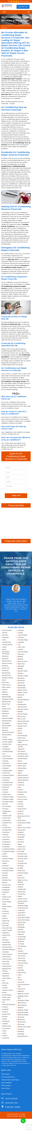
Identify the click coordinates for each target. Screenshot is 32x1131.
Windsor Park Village (24, 1026)
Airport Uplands (7, 630)
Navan (20, 730)
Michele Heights (22, 714)
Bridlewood (5, 713)
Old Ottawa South (23, 756)
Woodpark (21, 1031)
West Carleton (22, 1003)
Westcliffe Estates (23, 1012)
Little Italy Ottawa (23, 640)
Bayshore (5, 665)
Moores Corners (22, 723)
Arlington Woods (7, 644)
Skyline (20, 896)
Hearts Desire (6, 956)
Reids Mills (21, 837)
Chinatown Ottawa (7, 801)
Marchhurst (21, 678)
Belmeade (5, 694)
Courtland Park (6, 830)
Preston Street (22, 809)
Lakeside (5, 1023)
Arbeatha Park (6, 642)
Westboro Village (23, 1010)
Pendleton (21, 794)
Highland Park (6, 968)
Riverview (21, 861)
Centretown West (7, 782)
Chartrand (5, 792)
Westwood (21, 1017)
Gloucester (5, 925)
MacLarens (21, 654)
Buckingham (6, 723)
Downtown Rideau (7, 870)
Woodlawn (21, 1029)
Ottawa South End (23, 777)
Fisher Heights (6, 901)
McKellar (20, 702)
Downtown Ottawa (7, 868)
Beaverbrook (6, 673)
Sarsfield (20, 887)
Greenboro (5, 940)
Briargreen (5, 711)
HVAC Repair (5, 1074)
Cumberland (6, 844)
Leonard (4, 1035)
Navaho (20, 728)
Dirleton (4, 863)
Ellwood (4, 882)
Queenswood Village (24, 822)
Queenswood (22, 820)
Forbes (4, 909)
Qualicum (20, 811)
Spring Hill (21, 924)
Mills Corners (22, 716)
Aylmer (4, 649)
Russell (20, 875)
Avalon (4, 647)
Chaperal (5, 789)
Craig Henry (6, 832)
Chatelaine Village (7, 797)
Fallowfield (5, 892)
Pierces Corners (22, 799)
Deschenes (5, 861)
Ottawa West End (23, 780)
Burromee (5, 728)
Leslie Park (5, 1038)
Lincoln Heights (22, 635)
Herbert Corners (7, 959)
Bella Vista (5, 682)
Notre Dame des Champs (23, 745)
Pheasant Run (22, 797)
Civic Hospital (6, 806)
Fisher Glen (5, 899)
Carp (3, 754)
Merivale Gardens (23, 709)
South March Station (24, 917)
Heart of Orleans (7, 954)
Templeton (21, 941)
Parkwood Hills (22, 792)
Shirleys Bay (21, 891)
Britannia (5, 716)
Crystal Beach (6, 842)
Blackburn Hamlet (7, 699)
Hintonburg (5, 973)
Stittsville (20, 929)
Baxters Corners (7, 663)
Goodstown (5, 933)
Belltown (5, 689)
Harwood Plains (7, 947)
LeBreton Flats (6, 1026)
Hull (3, 980)
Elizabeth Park (6, 880)
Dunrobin (5, 873)
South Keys (21, 910)
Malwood (20, 659)
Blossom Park (6, 701)
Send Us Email (11, 1098)
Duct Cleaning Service (8, 1077)
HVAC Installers (6, 1085)
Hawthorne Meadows (8, 949)
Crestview (5, 834)
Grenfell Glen (6, 942)
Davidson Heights (7, 858)
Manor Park (21, 664)
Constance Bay (7, 815)
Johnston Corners (7, 990)
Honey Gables (6, 978)
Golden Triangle (7, 930)
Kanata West (6, 1000)
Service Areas (5, 1088)
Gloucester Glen (7, 928)
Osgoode (20, 770)
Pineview (20, 804)
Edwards (5, 878)
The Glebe (21, 944)
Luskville (20, 649)
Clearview (5, 809)
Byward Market (6, 734)
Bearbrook (5, 670)
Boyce (4, 706)
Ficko (4, 894)
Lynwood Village (23, 652)
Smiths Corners (22, 899)
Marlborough (21, 685)
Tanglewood (21, 939)
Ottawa (20, 773)
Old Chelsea (21, 751)
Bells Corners (6, 685)
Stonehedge (21, 932)
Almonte (4, 632)
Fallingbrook (6, 887)
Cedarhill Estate (7, 770)
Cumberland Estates (8, 849)
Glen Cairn (5, 923)
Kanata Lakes (6, 997)
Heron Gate (5, 961)
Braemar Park (6, 709)
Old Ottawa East (22, 754)
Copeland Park (6, 822)
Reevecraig (21, 834)
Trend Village (22, 960)
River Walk (21, 851)
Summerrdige (22, 936)
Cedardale (5, 768)
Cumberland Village (8, 851)
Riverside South (22, 856)
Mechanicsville (22, 707)
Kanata (4, 992)
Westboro (20, 1007)
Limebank (21, 630)
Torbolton (20, 951)
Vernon (20, 979)
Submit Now (16, 495)
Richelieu (20, 839)
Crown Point (6, 837)
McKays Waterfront (23, 699)
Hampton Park (6, 944)
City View (5, 804)
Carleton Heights (7, 739)
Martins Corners (22, 690)
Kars (3, 1002)
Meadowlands (22, 704)
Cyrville (4, 854)
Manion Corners (22, 661)
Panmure (20, 789)
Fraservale (9, 25)
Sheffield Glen (22, 889)
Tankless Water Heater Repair (10, 1080)
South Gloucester (23, 908)
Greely (4, 937)
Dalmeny (5, 856)
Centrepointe (6, 777)
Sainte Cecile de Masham (23, 881)
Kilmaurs (5, 1016)
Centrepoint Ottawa (8, 775)
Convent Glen (6, 818)
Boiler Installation (6, 1082)
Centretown (5, 780)
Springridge (21, 927)
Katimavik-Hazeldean (8, 1004)
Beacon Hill (5, 668)
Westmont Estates (23, 1014)
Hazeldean (5, 952)
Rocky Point (21, 870)
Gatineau (5, 918)
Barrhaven (5, 656)
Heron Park (5, 964)
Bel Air (4, 680)
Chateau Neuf (6, 794)
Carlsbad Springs (7, 751)
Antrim (4, 640)
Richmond (21, 842)
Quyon (20, 825)
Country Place (6, 827)
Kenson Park (6, 1014)
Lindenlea (21, 637)
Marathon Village (23, 675)
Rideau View (22, 849)
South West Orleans (24, 920)
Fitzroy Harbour (7, 906)
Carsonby (5, 761)
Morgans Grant (22, 726)
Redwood (21, 832)
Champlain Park (7, 785)
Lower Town (21, 647)
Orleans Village (22, 763)
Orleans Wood (22, 768)
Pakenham (21, 785)
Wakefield (21, 991)
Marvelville (21, 695)
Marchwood (21, 680)
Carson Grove (6, 756)
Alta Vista (5, 635)
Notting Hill (21, 749)
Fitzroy (4, 904)
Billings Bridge (6, 697)
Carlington (5, 746)
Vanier (20, 975)
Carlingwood (6, 749)
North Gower (21, 738)
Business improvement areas (8, 731)
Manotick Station (23, 671)
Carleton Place (6, 744)
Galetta (4, 916)
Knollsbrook (5, 1021)
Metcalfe (20, 711)
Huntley (4, 985)
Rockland (20, 866)
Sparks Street (22, 922)
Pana (19, 787)
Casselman (5, 763)
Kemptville (5, 1009)
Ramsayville (21, 830)
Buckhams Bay (6, 721)
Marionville (21, 683)
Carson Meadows (7, 758)
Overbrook (21, 782)
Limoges (20, 632)
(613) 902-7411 (23, 7)
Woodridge (21, 1034)
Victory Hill (21, 982)
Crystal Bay (5, 839)
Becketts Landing (7, 677)
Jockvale (5, 987)
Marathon (20, 673)
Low (19, 644)
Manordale (21, 666)
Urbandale (21, 970)
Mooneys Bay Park (23, 721)
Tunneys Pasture (23, 963)
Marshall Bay (22, 687)
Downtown (5, 866)
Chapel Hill (5, 787)
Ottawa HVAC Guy (19, 1116)
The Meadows (22, 946)
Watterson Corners (23, 993)
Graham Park (6, 935)
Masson (20, 697)
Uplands (20, 968)
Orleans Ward (22, 766)
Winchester (21, 1024)
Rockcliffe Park (22, 863)
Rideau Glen (21, 846)
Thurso (20, 948)
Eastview (5, 875)
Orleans (20, 761)
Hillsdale (5, 971)
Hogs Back (5, 976)
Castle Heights (6, 766)
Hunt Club (5, 983)
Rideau (20, 844)
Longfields (21, 642)
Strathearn (21, 934)
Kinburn (4, 1019)
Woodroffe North (23, 1036)
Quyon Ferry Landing (24, 827)
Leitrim (4, 1031)
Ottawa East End (23, 775)
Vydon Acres (21, 989)
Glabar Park (5, 921)
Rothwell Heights (23, 873)
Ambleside (5, 637)
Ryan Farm (21, 878)
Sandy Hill (21, 884)
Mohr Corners (22, 719)
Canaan (4, 737)
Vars (19, 977)
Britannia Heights (7, 718)
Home (3, 25)
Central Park (6, 773)
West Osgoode (22, 1005)
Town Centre (21, 956)
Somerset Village (23, 905)
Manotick (20, 668)
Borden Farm (6, 704)
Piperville (20, 806)
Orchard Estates (22, 758)
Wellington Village (23, 1000)
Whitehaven (21, 1019)
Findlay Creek (6, 897)
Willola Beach (22, 1022)
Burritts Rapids (6, 725)
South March (21, 912)
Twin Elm (20, 965)
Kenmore (5, 1011)
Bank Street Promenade (5, 652)
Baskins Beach (6, 661)
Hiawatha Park (6, 966)
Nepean (20, 733)
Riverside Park (22, 854)
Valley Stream (22, 972)
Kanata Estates (6, 995)
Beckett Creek (6, 675)
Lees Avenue (6, 1028)
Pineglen (20, 801)
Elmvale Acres (6, 885)
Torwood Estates (23, 953)
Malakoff (20, 656)
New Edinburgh (22, 735)
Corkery (4, 825)
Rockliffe (20, 868)
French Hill (5, 913)
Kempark (5, 1007)
